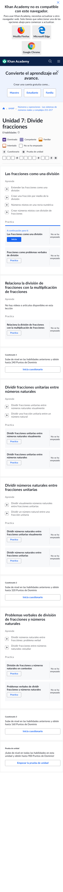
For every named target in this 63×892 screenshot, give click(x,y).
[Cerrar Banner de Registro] (57, 71)
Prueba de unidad (12, 748)
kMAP (11, 109)
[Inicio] (3, 108)
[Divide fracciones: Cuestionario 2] (38, 158)
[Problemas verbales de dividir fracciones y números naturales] (47, 158)
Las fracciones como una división (32, 174)
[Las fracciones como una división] (4, 158)
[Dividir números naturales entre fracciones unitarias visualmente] (30, 158)
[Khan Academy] (14, 61)
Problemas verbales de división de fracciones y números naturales (30, 619)
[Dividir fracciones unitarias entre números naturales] (26, 158)
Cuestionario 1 (11, 355)
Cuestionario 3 (11, 717)
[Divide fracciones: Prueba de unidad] (55, 158)
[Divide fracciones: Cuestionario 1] (17, 158)
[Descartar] (58, 2)
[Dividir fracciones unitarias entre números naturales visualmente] (21, 158)
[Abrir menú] (59, 61)
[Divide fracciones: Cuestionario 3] (51, 158)
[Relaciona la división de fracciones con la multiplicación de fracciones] (13, 158)
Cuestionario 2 (11, 583)
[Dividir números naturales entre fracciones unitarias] (34, 158)
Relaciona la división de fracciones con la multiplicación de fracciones (31, 288)
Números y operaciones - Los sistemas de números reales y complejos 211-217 (37, 108)
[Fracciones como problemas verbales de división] (8, 158)
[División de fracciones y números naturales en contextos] (43, 158)
